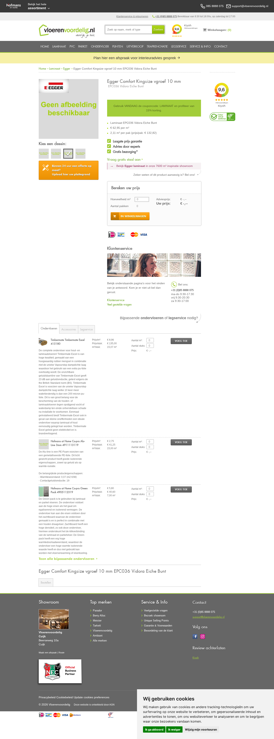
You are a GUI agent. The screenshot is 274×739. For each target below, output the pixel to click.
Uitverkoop (135, 46)
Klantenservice (115, 300)
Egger (66, 68)
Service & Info (200, 46)
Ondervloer (100, 46)
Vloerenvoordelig (102, 630)
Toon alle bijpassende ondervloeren (66, 559)
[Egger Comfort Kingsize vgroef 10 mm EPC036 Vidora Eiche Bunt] (68, 109)
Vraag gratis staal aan (124, 159)
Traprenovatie (157, 46)
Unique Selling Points (156, 620)
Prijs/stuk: (97, 343)
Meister (97, 620)
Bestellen (46, 582)
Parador (97, 610)
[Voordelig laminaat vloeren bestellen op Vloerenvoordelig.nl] (67, 30)
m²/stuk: (96, 347)
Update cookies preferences (91, 697)
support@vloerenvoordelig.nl (209, 616)
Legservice (178, 46)
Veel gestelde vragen (119, 304)
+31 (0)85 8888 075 (166, 16)
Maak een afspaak (48, 652)
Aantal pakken (120, 206)
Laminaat (59, 46)
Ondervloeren (49, 328)
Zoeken (158, 29)
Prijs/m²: (96, 339)
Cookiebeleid (64, 697)
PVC (72, 46)
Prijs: (134, 350)
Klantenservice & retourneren (132, 16)
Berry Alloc (99, 615)
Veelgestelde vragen (155, 610)
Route (61, 652)
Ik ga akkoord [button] (154, 729)
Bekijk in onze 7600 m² (154, 165)
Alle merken (100, 640)
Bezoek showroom (154, 615)
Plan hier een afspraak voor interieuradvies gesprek (135, 58)
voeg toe (181, 340)
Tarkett (97, 625)
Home (45, 46)
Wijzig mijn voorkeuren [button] (201, 729)
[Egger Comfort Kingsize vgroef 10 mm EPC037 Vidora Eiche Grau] (80, 154)
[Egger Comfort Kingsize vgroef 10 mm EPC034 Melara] (44, 154)
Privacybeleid (47, 697)
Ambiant (97, 635)
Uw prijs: (163, 203)
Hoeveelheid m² (121, 199)
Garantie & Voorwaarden (158, 625)
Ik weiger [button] (174, 729)
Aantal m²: (136, 340)
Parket (82, 46)
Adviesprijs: (163, 199)
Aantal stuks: (138, 345)
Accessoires (68, 329)
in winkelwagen (133, 216)
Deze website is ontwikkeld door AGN (94, 704)
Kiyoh (196, 657)
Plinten (117, 46)
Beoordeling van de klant (158, 630)
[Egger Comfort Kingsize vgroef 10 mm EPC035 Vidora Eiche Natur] (56, 154)
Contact (220, 46)
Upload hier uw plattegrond (71, 170)
